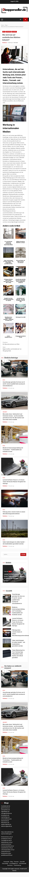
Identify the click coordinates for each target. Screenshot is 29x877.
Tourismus (10, 865)
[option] (14, 574)
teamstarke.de (5, 820)
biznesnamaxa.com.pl (7, 836)
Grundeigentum (13, 863)
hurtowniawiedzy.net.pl (7, 846)
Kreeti (21, 868)
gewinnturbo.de (5, 807)
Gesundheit (5, 863)
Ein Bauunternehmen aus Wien (11, 343)
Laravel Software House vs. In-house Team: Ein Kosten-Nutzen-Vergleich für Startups (14, 466)
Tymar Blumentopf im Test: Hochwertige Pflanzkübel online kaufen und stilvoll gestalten (7, 653)
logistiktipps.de (5, 811)
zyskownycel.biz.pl (6, 844)
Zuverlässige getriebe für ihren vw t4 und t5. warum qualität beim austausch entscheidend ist (14, 369)
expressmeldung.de (6, 833)
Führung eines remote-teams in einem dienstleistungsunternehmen (14, 498)
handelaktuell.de (5, 806)
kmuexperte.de (5, 815)
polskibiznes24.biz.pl (6, 855)
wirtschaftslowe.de (6, 819)
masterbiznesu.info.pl (7, 847)
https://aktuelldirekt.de (7, 832)
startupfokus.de (5, 809)
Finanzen (8, 31)
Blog (4, 31)
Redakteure (4, 42)
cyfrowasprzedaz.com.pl (7, 849)
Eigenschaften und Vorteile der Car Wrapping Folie (12, 349)
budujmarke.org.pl (6, 853)
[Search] (20, 19)
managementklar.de (6, 813)
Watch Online (25, 19)
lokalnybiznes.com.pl (6, 842)
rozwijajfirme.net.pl (6, 840)
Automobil (6, 861)
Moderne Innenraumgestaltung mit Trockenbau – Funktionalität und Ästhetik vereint (14, 434)
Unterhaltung (17, 865)
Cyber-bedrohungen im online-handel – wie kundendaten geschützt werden (14, 528)
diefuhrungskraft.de (6, 826)
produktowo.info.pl (6, 838)
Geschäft (14, 31)
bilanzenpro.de (5, 822)
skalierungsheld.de (6, 824)
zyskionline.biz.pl (5, 851)
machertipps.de (5, 817)
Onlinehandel (22, 863)
